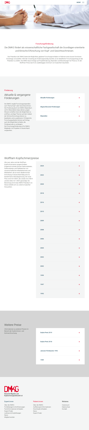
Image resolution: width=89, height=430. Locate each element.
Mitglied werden (9, 417)
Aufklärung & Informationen (42, 407)
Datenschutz (66, 407)
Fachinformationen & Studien (13, 409)
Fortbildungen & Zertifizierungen (14, 407)
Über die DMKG (9, 405)
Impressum (65, 405)
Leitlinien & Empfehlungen (12, 413)
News (6, 415)
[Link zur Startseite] (7, 2)
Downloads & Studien (40, 409)
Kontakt (64, 409)
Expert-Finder (8, 411)
